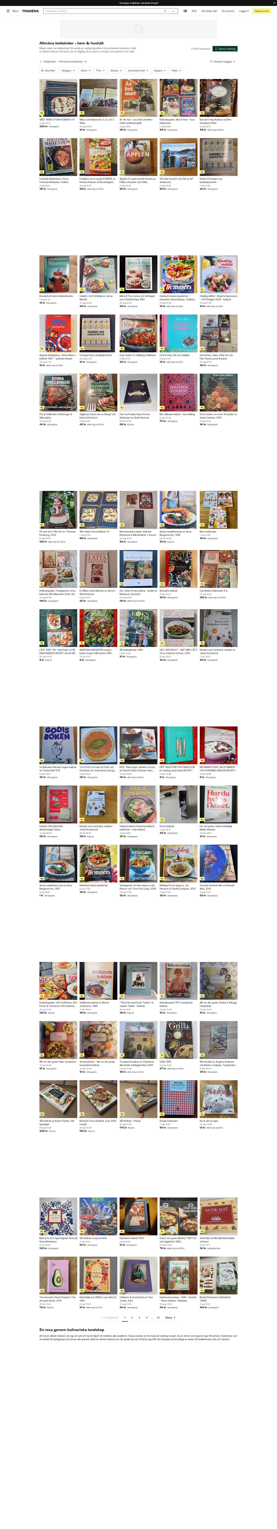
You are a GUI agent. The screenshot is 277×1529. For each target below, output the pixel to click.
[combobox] (106, 11)
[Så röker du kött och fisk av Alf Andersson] (178, 157)
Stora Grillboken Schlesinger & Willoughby (55, 416)
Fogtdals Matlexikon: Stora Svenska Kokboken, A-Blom (53, 180)
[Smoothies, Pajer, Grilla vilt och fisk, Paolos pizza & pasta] (219, 333)
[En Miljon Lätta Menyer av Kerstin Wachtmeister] (98, 569)
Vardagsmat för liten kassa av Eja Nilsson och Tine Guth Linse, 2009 (138, 887)
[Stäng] (274, 3)
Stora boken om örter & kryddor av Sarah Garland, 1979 (218, 416)
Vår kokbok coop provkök (93, 1238)
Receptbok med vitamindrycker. (56, 296)
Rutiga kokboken (169, 1120)
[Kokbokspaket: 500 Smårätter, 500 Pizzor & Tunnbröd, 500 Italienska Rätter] (58, 981)
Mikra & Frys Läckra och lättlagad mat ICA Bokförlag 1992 (137, 298)
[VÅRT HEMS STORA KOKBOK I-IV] (58, 98)
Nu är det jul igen (209, 1120)
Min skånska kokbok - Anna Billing (177, 414)
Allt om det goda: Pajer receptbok (57, 1061)
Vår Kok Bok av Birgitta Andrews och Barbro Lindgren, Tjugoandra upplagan (217, 1063)
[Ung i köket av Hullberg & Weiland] (138, 333)
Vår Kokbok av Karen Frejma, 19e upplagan (56, 1122)
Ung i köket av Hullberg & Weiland (138, 355)
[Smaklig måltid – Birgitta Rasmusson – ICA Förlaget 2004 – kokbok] (219, 274)
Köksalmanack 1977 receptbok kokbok (176, 1004)
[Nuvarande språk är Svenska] (185, 11)
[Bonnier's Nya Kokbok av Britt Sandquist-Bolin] (219, 98)
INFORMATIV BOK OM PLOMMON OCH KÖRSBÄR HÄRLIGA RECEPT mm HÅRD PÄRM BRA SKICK (217, 769)
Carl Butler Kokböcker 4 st (214, 590)
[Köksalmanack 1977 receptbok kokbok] (178, 981)
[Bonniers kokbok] (178, 569)
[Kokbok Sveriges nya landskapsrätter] (219, 157)
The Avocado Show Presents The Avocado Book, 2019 (57, 1299)
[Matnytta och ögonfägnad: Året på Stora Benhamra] (58, 1216)
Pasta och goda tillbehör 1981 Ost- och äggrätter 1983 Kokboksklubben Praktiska (178, 1240)
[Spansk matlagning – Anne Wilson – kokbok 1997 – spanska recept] (58, 333)
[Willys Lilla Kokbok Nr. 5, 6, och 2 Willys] (98, 98)
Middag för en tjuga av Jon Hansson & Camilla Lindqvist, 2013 (178, 887)
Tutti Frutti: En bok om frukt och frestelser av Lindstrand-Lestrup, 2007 (97, 769)
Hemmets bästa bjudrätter (94, 885)
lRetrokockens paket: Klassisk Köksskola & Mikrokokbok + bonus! (138, 533)
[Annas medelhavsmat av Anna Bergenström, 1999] (178, 510)
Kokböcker (50, 61)
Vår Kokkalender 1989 (131, 649)
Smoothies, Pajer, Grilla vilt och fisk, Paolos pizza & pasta (216, 357)
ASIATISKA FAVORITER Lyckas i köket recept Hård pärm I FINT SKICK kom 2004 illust (96, 651)
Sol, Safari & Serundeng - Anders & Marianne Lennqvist (138, 592)
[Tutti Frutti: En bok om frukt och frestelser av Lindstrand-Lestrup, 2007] (98, 745)
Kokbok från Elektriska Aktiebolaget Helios (51, 828)
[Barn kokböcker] (219, 510)
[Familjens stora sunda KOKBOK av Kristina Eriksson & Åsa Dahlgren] (98, 157)
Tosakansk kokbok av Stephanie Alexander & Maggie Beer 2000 (137, 1063)
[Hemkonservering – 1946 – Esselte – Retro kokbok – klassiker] (178, 1275)
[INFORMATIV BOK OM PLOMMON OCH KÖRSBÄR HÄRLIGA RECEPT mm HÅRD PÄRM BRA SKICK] (219, 745)
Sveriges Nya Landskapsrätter (96, 355)
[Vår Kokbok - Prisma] (138, 1099)
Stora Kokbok (167, 826)
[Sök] (165, 11)
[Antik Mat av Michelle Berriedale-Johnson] (219, 1216)
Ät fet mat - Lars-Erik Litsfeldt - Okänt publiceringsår (136, 121)
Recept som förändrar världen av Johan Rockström (217, 651)
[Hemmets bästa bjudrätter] (98, 864)
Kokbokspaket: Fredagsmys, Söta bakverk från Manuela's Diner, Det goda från (57, 592)
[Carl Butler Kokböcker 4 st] (219, 569)
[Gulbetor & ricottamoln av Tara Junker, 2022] (138, 1275)
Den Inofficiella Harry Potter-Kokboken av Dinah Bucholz (135, 416)
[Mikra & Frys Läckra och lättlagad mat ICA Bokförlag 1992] (138, 274)
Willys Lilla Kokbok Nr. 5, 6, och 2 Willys (97, 121)
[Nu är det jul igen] (219, 1099)
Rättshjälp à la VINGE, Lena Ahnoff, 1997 (98, 1299)
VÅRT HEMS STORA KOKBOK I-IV (56, 119)
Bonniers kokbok (168, 590)
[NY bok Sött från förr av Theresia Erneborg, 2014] (58, 510)
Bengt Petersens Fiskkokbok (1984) (215, 1299)
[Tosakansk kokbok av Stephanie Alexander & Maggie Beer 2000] (138, 1040)
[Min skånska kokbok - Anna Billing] (178, 392)
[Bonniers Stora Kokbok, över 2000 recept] (98, 1099)
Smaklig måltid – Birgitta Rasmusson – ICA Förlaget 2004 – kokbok (219, 298)
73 (158, 1317)
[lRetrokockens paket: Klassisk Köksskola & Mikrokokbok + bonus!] (138, 510)
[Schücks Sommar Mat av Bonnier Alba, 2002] (219, 864)
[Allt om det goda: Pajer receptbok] (58, 1040)
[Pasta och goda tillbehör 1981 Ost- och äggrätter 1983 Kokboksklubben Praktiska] (178, 1216)
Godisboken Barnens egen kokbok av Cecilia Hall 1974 (57, 769)
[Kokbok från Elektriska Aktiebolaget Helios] (58, 804)
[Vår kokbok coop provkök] (98, 1216)
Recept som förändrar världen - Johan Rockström (96, 828)
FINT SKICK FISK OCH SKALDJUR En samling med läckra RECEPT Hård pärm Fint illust (177, 769)
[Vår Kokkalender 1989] (138, 628)
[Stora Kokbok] (178, 804)
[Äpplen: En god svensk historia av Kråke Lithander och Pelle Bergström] (138, 157)
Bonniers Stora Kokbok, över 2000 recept (98, 1122)
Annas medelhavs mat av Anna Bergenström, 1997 (55, 887)
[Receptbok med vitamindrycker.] (58, 274)
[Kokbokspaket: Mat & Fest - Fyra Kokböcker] (178, 98)
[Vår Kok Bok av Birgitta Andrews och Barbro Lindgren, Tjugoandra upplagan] (219, 1040)
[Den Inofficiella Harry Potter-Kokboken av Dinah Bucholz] (138, 392)
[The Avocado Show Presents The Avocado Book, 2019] (58, 1275)
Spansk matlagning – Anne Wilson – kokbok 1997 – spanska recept (58, 357)
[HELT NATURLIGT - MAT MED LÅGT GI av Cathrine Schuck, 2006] (178, 628)
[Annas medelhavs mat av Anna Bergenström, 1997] (58, 864)
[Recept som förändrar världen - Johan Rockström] (98, 804)
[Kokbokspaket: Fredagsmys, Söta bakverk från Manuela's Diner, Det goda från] (58, 569)
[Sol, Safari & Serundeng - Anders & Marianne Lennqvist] (138, 569)
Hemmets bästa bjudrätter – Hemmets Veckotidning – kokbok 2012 (177, 298)
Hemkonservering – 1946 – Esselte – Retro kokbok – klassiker (178, 1299)
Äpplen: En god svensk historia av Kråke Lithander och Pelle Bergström (138, 180)
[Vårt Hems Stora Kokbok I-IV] (98, 510)
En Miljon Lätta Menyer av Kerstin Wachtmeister (97, 592)
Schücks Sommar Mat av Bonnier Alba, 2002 (217, 887)
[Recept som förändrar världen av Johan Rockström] (219, 628)
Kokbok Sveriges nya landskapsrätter (211, 180)
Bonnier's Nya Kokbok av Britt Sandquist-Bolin (215, 121)
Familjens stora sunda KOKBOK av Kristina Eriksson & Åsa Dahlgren (98, 180)
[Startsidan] (30, 11)
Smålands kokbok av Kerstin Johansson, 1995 (94, 1004)
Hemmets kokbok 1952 (132, 1238)
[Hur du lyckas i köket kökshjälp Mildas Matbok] (219, 804)
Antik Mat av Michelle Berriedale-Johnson (217, 1240)
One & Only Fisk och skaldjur (175, 355)
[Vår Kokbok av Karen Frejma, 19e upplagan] (58, 1099)
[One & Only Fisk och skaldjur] (178, 333)
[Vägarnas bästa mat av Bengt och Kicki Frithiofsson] (98, 392)
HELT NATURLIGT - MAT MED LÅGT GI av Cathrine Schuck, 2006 (178, 651)
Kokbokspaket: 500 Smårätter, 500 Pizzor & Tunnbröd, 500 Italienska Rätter (58, 1004)
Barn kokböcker (208, 531)
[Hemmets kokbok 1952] (138, 1216)
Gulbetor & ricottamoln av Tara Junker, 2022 (136, 1299)
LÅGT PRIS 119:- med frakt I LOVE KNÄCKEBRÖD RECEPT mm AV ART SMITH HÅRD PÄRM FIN (58, 651)
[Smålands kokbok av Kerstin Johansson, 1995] (98, 981)
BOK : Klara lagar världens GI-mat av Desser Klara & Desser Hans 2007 (137, 769)
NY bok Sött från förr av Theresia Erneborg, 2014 (57, 533)
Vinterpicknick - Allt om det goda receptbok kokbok (97, 1063)
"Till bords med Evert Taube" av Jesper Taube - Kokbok (137, 1004)
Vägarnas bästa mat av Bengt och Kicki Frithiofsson (98, 416)
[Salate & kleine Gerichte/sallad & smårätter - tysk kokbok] (138, 804)
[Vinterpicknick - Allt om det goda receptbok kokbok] (98, 1040)
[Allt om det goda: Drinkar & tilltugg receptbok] (219, 981)
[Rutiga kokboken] (178, 1099)
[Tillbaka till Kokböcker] (40, 61)
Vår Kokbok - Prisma (130, 1120)
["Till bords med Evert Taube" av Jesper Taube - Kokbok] (138, 981)
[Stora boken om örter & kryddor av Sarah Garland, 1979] (219, 392)
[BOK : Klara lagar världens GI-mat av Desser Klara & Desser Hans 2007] (138, 745)
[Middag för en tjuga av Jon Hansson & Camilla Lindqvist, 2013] (178, 864)
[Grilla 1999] (178, 1040)
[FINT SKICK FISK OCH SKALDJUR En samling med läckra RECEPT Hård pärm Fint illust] (178, 745)
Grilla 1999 (165, 1061)
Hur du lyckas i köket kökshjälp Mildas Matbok (216, 828)
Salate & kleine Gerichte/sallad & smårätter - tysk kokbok (137, 828)
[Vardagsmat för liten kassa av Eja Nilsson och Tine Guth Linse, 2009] (138, 864)
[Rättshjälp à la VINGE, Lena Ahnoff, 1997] (98, 1275)
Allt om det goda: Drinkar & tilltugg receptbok (218, 1004)
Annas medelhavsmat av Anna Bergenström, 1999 (175, 533)
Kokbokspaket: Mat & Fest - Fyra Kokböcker (177, 121)
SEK (194, 11)
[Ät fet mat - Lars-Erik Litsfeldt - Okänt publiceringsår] (138, 98)
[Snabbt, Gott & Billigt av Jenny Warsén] (98, 274)
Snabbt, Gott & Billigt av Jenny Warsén (96, 298)
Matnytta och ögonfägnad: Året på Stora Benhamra (58, 1240)
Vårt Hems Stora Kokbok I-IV (94, 531)
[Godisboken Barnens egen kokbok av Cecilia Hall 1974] (58, 745)
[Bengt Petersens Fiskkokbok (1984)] (219, 1275)
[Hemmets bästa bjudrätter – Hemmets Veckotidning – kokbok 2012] (178, 274)
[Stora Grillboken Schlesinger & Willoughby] (58, 392)
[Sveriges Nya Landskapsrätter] (98, 333)
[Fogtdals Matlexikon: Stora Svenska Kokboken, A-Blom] (58, 157)
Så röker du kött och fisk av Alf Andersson (176, 180)
